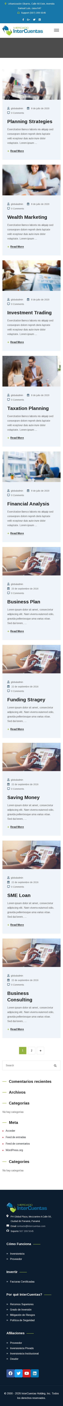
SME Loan (19, 895)
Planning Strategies (29, 121)
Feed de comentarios (18, 1143)
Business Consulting (19, 996)
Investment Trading (29, 312)
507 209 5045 (26, 1231)
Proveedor (16, 1259)
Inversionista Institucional (24, 1353)
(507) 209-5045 (38, 12)
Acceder (10, 1130)
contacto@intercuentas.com (31, 1226)
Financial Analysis (28, 503)
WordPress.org (14, 1150)
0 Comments (17, 113)
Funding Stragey (26, 699)
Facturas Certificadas (22, 1281)
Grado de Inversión (21, 1309)
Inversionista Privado (22, 1348)
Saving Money (23, 797)
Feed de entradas (16, 1137)
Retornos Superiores (22, 1304)
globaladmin (17, 108)
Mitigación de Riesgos (22, 1315)
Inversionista (17, 1253)
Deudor (14, 1359)
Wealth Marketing (27, 217)
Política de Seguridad (22, 1320)
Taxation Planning (28, 408)
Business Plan (23, 601)
